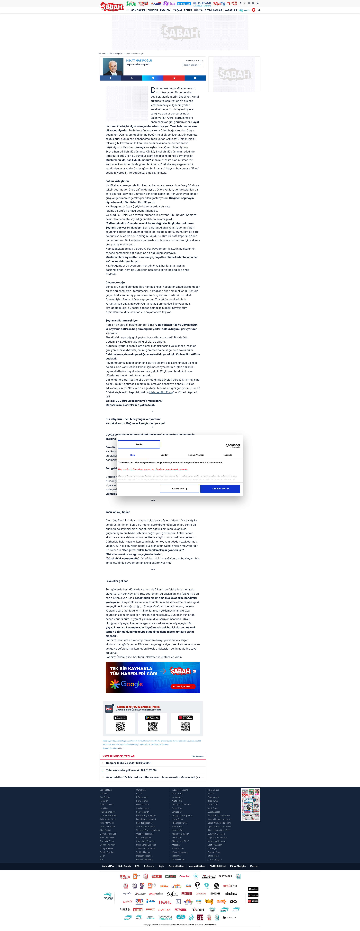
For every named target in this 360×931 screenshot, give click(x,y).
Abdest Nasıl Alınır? (180, 841)
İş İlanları (104, 793)
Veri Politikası (106, 790)
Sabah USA (108, 866)
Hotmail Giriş (177, 830)
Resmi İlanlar (213, 10)
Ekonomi (165, 10)
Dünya (198, 10)
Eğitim (188, 10)
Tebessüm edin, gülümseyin (131, 770)
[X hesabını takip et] (244, 3)
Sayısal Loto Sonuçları (146, 848)
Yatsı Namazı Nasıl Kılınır (219, 815)
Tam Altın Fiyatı (107, 841)
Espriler (211, 793)
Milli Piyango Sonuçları (146, 845)
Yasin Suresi (177, 797)
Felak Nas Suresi (179, 823)
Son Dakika (138, 10)
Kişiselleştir (178, 488)
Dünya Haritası (178, 859)
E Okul (139, 793)
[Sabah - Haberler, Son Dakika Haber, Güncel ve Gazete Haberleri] (112, 7)
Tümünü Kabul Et (220, 488)
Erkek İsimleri (178, 848)
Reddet (139, 444)
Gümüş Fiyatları (107, 852)
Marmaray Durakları (216, 841)
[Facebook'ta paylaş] (110, 78)
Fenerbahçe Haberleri (146, 819)
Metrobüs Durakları (180, 834)
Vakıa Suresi (213, 790)
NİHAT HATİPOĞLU (139, 60)
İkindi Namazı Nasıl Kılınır (219, 830)
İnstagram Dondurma (181, 804)
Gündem (153, 10)
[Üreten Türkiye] (202, 3)
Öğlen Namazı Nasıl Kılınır (219, 826)
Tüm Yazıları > (198, 756)
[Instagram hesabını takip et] (253, 3)
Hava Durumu (142, 804)
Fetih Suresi (177, 826)
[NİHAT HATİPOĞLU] (113, 66)
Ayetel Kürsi (177, 801)
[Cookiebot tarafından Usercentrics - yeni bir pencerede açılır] (228, 446)
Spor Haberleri (142, 812)
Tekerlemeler (213, 797)
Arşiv (161, 866)
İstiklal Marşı (213, 856)
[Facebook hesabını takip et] (240, 3)
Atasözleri (176, 845)
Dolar (102, 856)
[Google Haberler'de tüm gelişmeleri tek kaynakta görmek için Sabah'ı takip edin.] (153, 679)
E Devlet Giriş (142, 797)
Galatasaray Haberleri (146, 815)
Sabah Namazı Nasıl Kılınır (219, 823)
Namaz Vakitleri (107, 804)
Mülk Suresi (213, 804)
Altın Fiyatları (106, 830)
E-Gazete (149, 866)
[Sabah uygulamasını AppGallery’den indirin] (185, 723)
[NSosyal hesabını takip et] (249, 3)
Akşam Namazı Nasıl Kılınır (220, 819)
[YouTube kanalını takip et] (257, 3)
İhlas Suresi (213, 801)
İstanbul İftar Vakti (108, 815)
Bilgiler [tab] (164, 455)
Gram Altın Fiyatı (107, 826)
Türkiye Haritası (143, 852)
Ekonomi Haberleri (144, 859)
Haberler (102, 53)
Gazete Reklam (176, 866)
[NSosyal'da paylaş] (152, 78)
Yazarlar (231, 10)
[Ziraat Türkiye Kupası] (253, 10)
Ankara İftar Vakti (108, 819)
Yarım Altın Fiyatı (107, 837)
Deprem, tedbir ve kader (128, 762)
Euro (102, 859)
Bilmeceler (176, 812)
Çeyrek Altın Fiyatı (108, 834)
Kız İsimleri (177, 856)
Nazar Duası (177, 819)
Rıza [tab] (132, 455)
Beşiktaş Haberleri (144, 823)
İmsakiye (104, 808)
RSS (137, 866)
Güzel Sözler (177, 808)
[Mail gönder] (195, 78)
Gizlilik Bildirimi (218, 866)
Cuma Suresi (178, 793)
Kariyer (254, 866)
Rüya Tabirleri (142, 801)
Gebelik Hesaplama (145, 834)
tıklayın (121, 748)
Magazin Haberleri (144, 856)
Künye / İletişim (238, 866)
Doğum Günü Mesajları (218, 837)
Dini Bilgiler (213, 848)
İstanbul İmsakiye (108, 812)
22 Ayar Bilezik (106, 848)
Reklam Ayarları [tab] (196, 455)
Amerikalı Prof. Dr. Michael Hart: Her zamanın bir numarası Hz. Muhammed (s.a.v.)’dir (156, 777)
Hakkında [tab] (227, 455)
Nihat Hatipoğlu (116, 53)
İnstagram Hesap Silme (182, 815)
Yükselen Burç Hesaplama (148, 830)
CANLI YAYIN (234, 3)
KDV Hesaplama (143, 837)
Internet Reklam (197, 866)
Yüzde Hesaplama (180, 790)
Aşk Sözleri (177, 837)
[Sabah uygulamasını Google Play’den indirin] (152, 723)
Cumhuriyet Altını (107, 845)
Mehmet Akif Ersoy (161, 392)
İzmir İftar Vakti (107, 823)
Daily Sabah (124, 866)
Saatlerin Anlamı (215, 845)
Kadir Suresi (213, 808)
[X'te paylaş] (131, 78)
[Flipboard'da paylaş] (173, 78)
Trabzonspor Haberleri (146, 826)
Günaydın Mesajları (216, 834)
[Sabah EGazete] (250, 824)
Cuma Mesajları (215, 859)
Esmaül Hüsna (214, 852)
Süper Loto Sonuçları (145, 841)
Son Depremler (143, 808)
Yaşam (177, 10)
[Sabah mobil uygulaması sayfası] (109, 708)
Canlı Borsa (141, 790)
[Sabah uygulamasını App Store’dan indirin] (120, 723)
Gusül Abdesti (214, 812)
